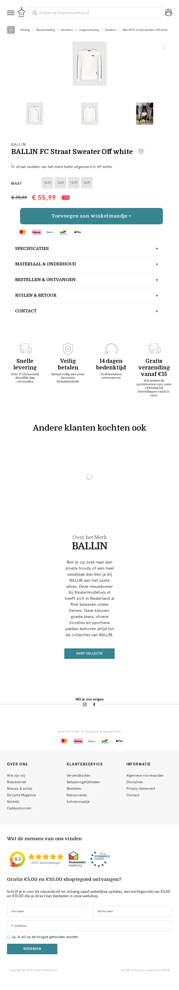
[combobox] (95, 13)
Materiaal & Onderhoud (45, 264)
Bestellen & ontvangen (45, 279)
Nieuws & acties (19, 788)
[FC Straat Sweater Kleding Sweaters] (89, 63)
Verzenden (32, 949)
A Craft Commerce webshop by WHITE (145, 970)
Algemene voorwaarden (145, 775)
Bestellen (74, 788)
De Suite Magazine (21, 795)
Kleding (25, 30)
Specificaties (32, 248)
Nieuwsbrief (16, 782)
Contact (26, 311)
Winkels (13, 802)
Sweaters (67, 30)
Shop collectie (89, 653)
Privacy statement (140, 788)
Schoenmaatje (78, 802)
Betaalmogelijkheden (83, 782)
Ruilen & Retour (35, 295)
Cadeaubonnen (19, 808)
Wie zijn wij (16, 775)
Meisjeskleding (45, 30)
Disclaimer (134, 782)
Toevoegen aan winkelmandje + (91, 216)
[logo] (21, 12)
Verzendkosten (78, 775)
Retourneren (77, 795)
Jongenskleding (89, 30)
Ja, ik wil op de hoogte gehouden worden (45, 937)
